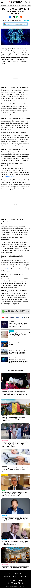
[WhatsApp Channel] (23, 583)
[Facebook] (8, 583)
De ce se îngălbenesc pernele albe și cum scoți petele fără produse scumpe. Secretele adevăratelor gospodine (19, 334)
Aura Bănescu (19, 20)
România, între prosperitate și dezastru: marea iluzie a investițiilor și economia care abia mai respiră (15, 419)
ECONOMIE (5, 490)
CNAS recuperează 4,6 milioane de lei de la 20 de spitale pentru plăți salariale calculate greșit (15, 469)
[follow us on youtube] (5, 317)
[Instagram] (12, 583)
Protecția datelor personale (11, 576)
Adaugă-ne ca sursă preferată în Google (17, 24)
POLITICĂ (17, 5)
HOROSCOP (11, 321)
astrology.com (10, 176)
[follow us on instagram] (12, 317)
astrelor (8, 269)
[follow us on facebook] (19, 317)
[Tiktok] (15, 583)
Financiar (23, 5)
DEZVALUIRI (3, 5)
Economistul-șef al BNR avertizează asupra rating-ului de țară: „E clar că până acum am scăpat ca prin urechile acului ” (15, 494)
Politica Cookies (18, 573)
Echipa (20, 580)
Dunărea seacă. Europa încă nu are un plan (19, 343)
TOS (10, 573)
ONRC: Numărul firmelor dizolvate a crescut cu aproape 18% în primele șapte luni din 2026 (19, 352)
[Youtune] (19, 583)
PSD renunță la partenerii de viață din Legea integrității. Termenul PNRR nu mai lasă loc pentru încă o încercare (15, 543)
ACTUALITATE (11, 5)
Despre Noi (24, 576)
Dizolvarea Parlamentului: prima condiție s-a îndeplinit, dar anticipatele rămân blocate (15, 566)
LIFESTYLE (26, 20)
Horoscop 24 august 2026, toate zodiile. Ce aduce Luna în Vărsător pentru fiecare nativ (19, 325)
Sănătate (5, 466)
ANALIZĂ (4, 415)
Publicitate (12, 580)
